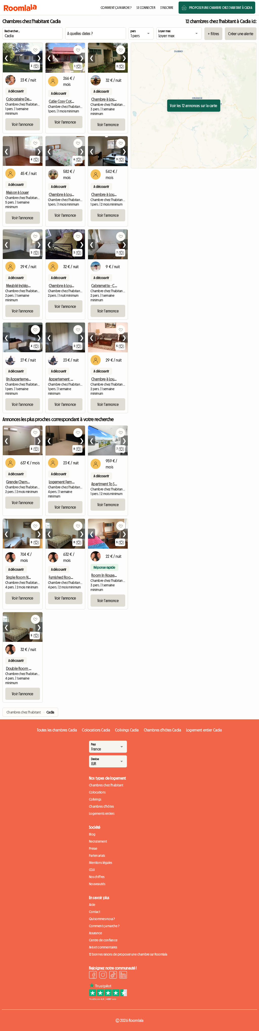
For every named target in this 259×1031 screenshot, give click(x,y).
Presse (93, 848)
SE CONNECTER (146, 7)
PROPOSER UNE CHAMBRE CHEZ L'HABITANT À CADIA (220, 7)
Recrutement (98, 841)
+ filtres (213, 34)
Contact (94, 912)
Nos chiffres (96, 877)
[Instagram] (103, 975)
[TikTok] (113, 975)
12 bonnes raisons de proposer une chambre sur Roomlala (128, 954)
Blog (92, 834)
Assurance (95, 933)
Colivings (95, 799)
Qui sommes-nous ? (102, 919)
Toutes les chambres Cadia (57, 730)
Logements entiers (102, 813)
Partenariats (97, 855)
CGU (92, 869)
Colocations (97, 792)
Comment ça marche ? (104, 926)
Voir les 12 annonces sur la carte (193, 106)
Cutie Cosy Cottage (64, 101)
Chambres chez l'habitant (106, 785)
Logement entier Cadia (204, 730)
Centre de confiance (103, 940)
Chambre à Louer (104, 99)
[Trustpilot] (108, 999)
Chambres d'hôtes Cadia (162, 730)
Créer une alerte (240, 34)
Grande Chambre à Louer (25, 482)
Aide (92, 904)
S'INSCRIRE (167, 7)
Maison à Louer (17, 192)
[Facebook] (93, 975)
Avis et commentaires (103, 947)
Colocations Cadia (96, 730)
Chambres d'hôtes (101, 806)
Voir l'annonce (22, 124)
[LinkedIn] (123, 975)
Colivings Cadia (127, 730)
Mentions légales (100, 862)
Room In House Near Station (112, 575)
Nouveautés (97, 884)
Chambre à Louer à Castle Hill (71, 286)
